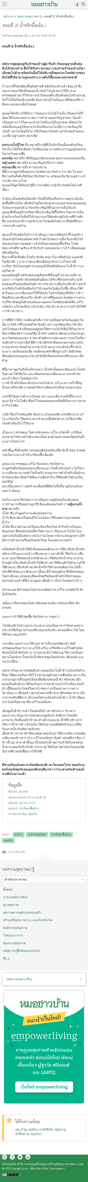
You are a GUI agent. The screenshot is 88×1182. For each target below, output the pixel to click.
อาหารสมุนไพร (37, 834)
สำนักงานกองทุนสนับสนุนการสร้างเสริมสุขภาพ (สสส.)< (47, 1164)
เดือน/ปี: (13, 803)
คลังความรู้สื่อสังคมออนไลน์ (21, 950)
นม (17, 1129)
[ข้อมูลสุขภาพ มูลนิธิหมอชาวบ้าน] (44, 3)
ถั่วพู (24, 1129)
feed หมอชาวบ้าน (4, 1157)
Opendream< (57, 1168)
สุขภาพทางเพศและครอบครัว (22, 912)
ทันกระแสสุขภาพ (14, 943)
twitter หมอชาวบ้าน (20, 1157)
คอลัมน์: (13, 808)
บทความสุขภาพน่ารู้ (29, 16)
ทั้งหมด (8, 889)
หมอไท (32, 814)
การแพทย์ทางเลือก (15, 897)
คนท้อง (33, 1129)
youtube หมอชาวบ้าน (27, 1157)
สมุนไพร (36, 1134)
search (83, 4)
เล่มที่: (39, 797)
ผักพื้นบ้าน (22, 1134)
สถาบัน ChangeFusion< (16, 1168)
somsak (18, 35)
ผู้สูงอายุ (60, 1129)
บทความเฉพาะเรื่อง (19, 979)
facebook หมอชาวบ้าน (12, 1157)
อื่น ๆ (6, 958)
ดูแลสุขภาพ (11, 904)
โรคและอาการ (13, 935)
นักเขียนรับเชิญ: (18, 814)
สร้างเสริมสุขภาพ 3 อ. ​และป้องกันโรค (28, 920)
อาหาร (19, 834)
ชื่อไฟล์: (13, 791)
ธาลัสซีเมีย (46, 1129)
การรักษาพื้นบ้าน (29, 808)
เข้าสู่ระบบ (77, 4)
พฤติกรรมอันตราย (15, 928)
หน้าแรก (8, 16)
